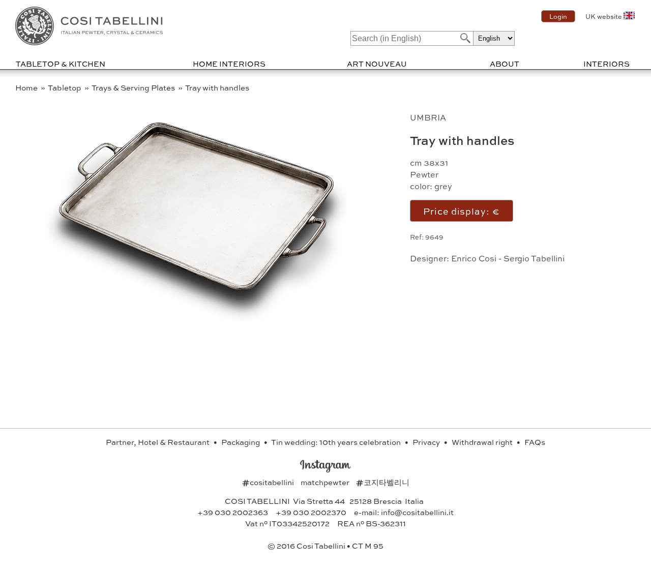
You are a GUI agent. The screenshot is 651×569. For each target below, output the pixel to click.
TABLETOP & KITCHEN (60, 63)
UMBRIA (428, 117)
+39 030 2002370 (311, 512)
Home (27, 87)
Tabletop (65, 87)
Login (558, 16)
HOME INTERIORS (229, 63)
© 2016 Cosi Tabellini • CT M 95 (325, 545)
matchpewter (326, 482)
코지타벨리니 (382, 482)
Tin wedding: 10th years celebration (336, 441)
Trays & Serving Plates (134, 87)
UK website (603, 16)
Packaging (241, 441)
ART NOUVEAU (377, 63)
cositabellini (268, 482)
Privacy (426, 441)
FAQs (534, 441)
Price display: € (461, 210)
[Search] (464, 38)
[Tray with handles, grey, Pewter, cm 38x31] (194, 320)
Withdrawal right (483, 441)
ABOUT (504, 63)
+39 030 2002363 (232, 512)
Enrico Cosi (473, 258)
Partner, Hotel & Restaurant (158, 441)
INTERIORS (606, 63)
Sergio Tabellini (534, 258)
